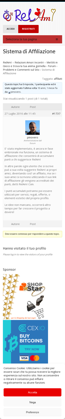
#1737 (56, 113)
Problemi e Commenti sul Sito (21, 69)
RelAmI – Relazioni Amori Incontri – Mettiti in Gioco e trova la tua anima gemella (30, 64)
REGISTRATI (28, 28)
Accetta (32, 392)
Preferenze (32, 412)
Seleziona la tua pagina (21, 39)
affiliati (58, 78)
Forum (52, 66)
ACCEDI (11, 28)
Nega (32, 402)
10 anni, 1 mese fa (47, 88)
